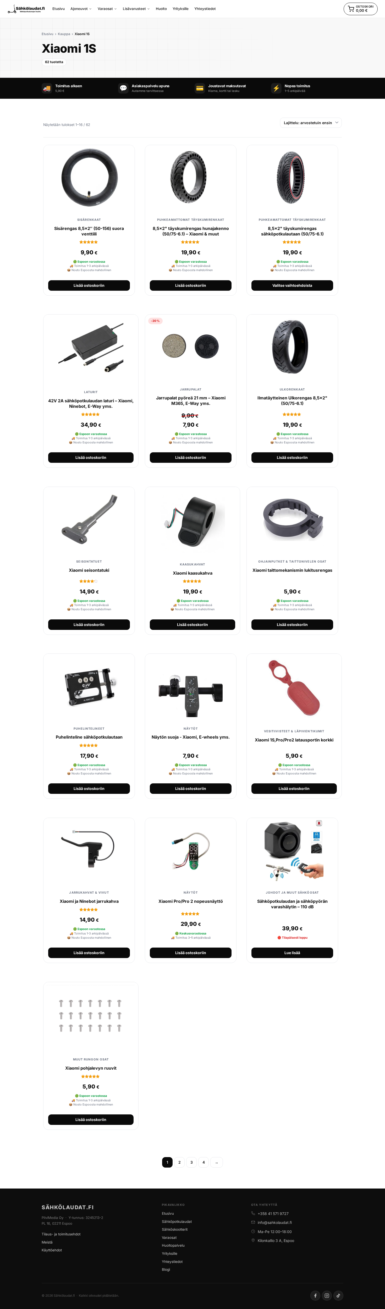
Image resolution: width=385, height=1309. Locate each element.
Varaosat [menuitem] (105, 9)
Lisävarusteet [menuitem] (134, 9)
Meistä (47, 1242)
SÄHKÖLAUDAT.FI (68, 1207)
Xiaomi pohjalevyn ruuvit (91, 1068)
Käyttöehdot (52, 1250)
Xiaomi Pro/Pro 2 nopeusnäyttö (190, 901)
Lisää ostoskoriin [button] (89, 285)
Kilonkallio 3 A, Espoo (276, 1240)
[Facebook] (315, 1296)
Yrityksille (169, 1253)
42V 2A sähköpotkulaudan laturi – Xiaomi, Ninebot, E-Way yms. (91, 403)
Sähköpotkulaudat (177, 1221)
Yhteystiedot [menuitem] (205, 9)
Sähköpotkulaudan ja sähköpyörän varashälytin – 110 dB (292, 904)
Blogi (166, 1269)
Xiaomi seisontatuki (89, 570)
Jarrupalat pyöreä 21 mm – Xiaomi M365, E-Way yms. (191, 400)
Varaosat (169, 1237)
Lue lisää (292, 952)
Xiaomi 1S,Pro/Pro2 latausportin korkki (294, 739)
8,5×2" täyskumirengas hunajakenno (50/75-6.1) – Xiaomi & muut (191, 231)
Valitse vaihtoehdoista (292, 285)
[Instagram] (327, 1296)
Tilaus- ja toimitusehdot (61, 1234)
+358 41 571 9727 (273, 1213)
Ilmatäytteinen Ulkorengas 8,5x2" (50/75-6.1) (292, 400)
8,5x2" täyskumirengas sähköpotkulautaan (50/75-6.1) (292, 231)
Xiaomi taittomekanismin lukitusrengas (292, 570)
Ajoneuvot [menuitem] (79, 9)
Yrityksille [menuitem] (181, 9)
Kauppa (64, 34)
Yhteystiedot (172, 1262)
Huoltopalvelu (173, 1245)
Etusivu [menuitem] (58, 9)
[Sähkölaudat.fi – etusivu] (26, 9)
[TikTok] (338, 1296)
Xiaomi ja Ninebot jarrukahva (89, 901)
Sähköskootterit (175, 1229)
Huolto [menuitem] (161, 9)
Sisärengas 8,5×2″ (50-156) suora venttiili (89, 231)
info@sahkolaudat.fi (275, 1222)
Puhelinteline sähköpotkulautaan (89, 737)
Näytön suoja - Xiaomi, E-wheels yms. (191, 737)
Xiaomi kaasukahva (192, 573)
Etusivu (47, 34)
